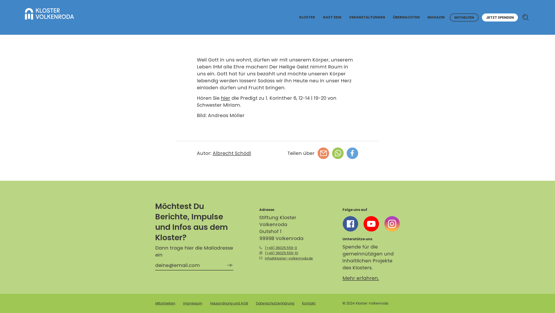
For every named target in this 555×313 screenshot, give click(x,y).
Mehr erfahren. (361, 278)
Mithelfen (464, 17)
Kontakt (309, 303)
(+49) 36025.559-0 (281, 247)
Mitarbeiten (165, 303)
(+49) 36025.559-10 (281, 253)
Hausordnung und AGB (229, 303)
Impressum (192, 303)
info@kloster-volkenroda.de (289, 258)
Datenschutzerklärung (275, 303)
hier (225, 98)
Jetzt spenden (500, 17)
